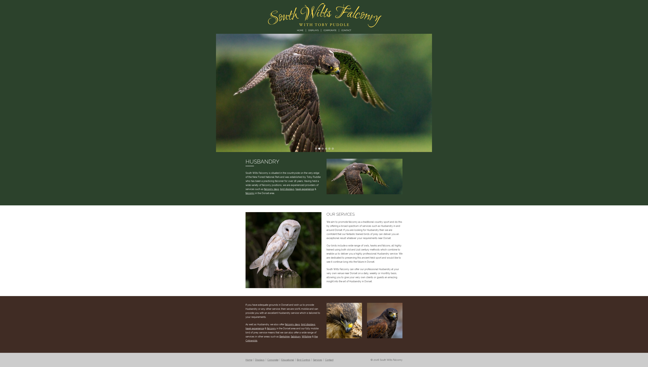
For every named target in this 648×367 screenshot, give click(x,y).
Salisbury (296, 336)
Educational (287, 360)
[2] (322, 148)
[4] (329, 148)
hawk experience (304, 189)
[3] (325, 148)
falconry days (271, 189)
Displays (313, 30)
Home (300, 30)
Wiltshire (306, 336)
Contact (346, 30)
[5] (332, 148)
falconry (250, 193)
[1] (319, 148)
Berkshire (284, 336)
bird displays (287, 189)
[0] (315, 148)
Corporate (329, 30)
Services (317, 360)
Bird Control (303, 360)
